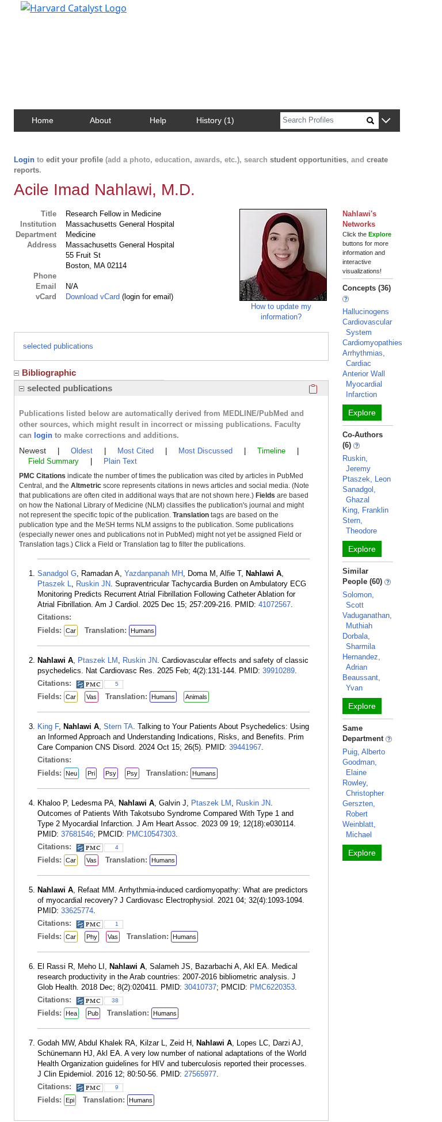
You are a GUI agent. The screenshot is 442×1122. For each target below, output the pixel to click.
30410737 (200, 987)
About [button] (100, 120)
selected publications (58, 346)
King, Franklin (365, 510)
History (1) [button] (215, 120)
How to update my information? (281, 311)
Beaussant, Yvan (361, 682)
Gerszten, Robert (358, 808)
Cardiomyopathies (372, 342)
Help (158, 120)
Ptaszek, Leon (366, 479)
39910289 (278, 670)
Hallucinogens (365, 311)
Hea (71, 1013)
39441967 (245, 747)
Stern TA (118, 726)
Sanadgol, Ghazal (359, 494)
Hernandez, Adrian (361, 661)
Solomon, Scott (358, 599)
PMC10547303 (151, 834)
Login (24, 159)
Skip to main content (48, 14)
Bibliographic (49, 372)
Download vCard (93, 296)
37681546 (77, 834)
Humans (142, 630)
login (43, 435)
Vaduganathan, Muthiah (367, 620)
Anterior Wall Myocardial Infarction (363, 384)
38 (115, 1000)
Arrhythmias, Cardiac (363, 358)
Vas (91, 696)
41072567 (274, 604)
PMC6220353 (272, 987)
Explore (362, 412)
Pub (92, 1013)
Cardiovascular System (367, 327)
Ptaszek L (54, 583)
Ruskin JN (93, 583)
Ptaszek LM (98, 660)
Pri (91, 773)
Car (71, 630)
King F (48, 726)
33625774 (77, 910)
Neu (71, 773)
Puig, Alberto (363, 751)
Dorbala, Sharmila (358, 641)
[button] (386, 121)
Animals (196, 696)
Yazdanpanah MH (153, 573)
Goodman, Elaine (359, 767)
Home (43, 120)
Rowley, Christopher (363, 787)
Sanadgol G (57, 573)
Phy (91, 936)
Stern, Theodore (359, 525)
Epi (70, 1100)
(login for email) (146, 296)
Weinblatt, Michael (359, 829)
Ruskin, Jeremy (356, 463)
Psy (110, 773)
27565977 (200, 1074)
